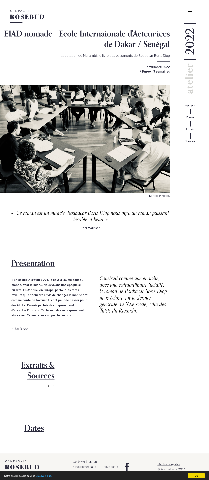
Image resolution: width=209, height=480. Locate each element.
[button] (50, 386)
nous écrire (111, 467)
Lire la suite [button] (21, 328)
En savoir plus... (44, 475)
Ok (196, 475)
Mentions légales (169, 464)
